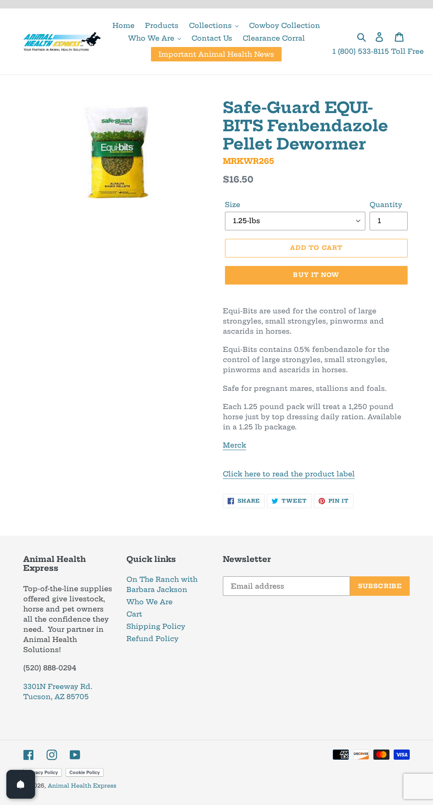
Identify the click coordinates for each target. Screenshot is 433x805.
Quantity (386, 204)
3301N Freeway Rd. (57, 686)
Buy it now (316, 275)
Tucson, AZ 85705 (56, 696)
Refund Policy (152, 638)
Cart (134, 614)
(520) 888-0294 (49, 668)
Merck (234, 445)
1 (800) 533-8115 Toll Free (378, 51)
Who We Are (149, 602)
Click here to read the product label (289, 474)
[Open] (20, 784)
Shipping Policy (155, 626)
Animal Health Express (82, 785)
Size (232, 204)
